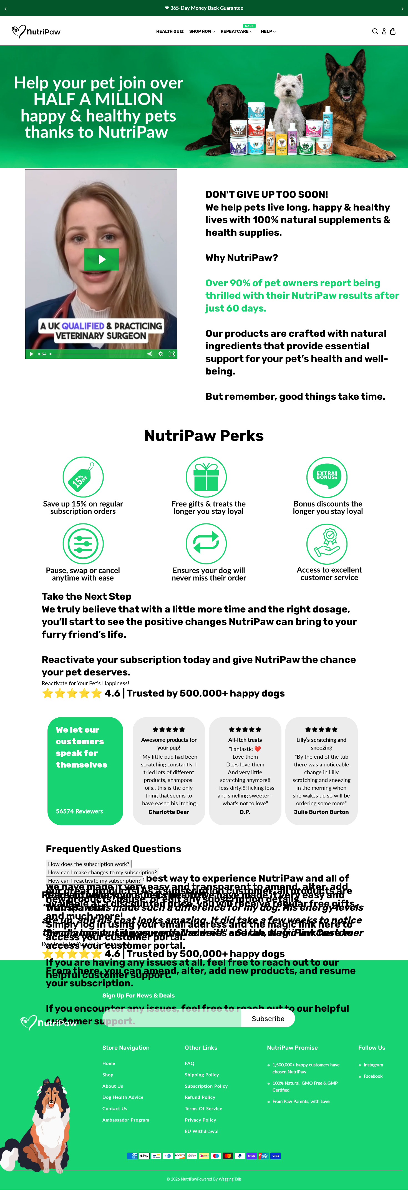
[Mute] (149, 354)
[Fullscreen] (171, 354)
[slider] (96, 354)
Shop (108, 1074)
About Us (112, 1085)
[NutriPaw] (36, 31)
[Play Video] (30, 354)
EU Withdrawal (202, 1131)
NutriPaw (189, 1179)
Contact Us (114, 1108)
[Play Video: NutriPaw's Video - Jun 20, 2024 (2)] (101, 259)
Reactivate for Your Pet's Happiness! (85, 683)
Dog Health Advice (122, 1097)
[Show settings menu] (160, 354)
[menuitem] (170, 31)
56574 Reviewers (79, 811)
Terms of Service (203, 1108)
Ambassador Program (125, 1119)
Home (108, 1063)
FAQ (190, 1063)
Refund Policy (200, 1097)
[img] (151, 729)
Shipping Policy (202, 1074)
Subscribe (268, 1019)
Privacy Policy (200, 1119)
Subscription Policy (206, 1085)
